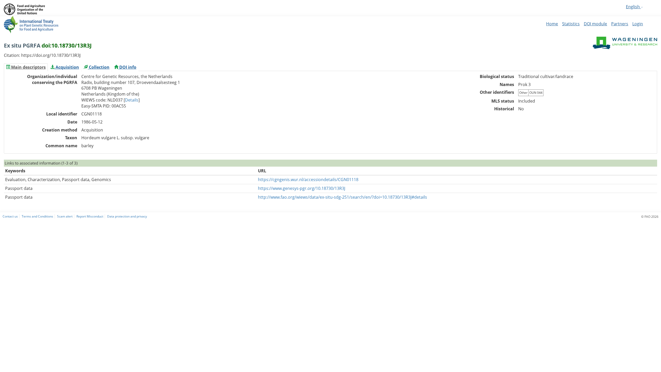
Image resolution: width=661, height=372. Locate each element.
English (633, 7)
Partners (619, 24)
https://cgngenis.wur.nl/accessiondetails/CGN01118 (308, 179)
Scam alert (65, 216)
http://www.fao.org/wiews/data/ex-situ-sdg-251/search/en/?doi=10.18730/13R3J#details (342, 197)
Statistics (571, 24)
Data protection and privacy (127, 216)
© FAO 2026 (649, 216)
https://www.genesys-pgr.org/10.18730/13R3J (301, 188)
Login (637, 24)
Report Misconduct (89, 216)
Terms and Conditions (37, 216)
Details (131, 100)
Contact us (10, 216)
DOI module (595, 24)
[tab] (26, 67)
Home (552, 24)
